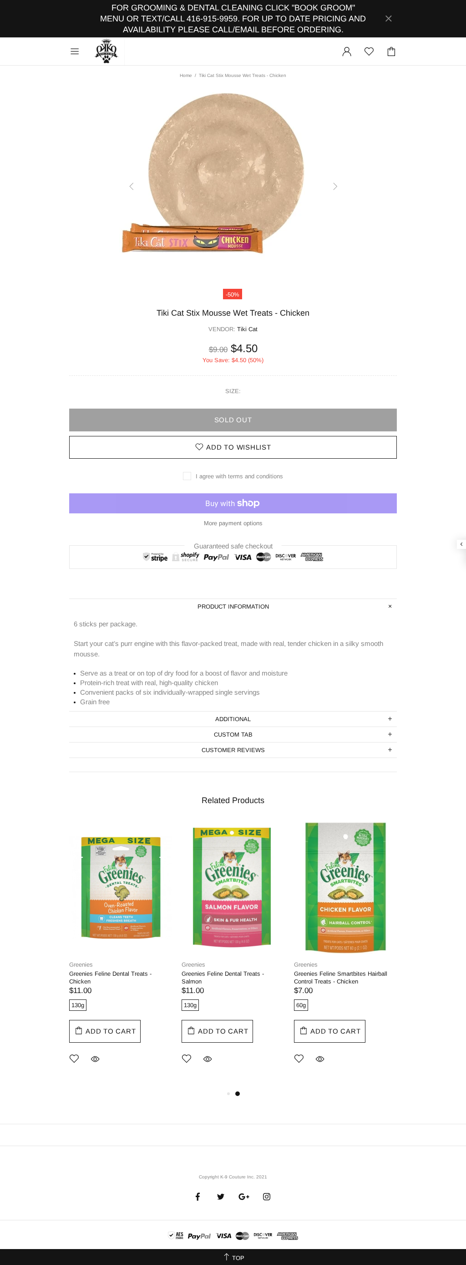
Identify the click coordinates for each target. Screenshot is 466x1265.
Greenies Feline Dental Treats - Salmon (223, 977)
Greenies (81, 964)
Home (186, 75)
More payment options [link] (233, 523)
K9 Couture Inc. (107, 51)
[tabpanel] (121, 955)
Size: (233, 391)
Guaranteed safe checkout (233, 545)
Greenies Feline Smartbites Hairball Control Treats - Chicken (340, 977)
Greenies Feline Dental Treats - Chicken (110, 977)
